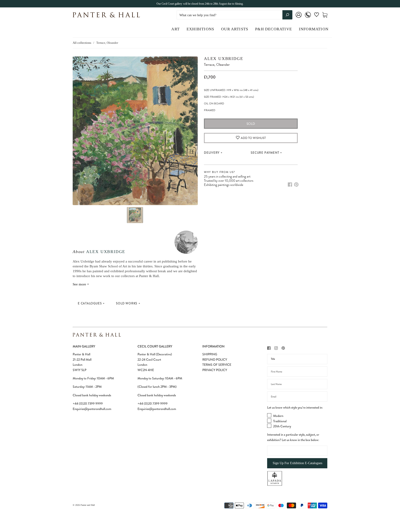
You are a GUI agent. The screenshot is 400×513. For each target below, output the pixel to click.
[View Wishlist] (316, 16)
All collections (82, 42)
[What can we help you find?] (234, 15)
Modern (278, 415)
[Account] (299, 18)
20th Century (282, 426)
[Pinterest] (296, 184)
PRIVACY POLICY (214, 370)
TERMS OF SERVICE (216, 364)
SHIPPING (209, 354)
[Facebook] (290, 184)
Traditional (280, 421)
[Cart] (324, 15)
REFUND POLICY (214, 359)
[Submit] (287, 14)
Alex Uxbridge (105, 251)
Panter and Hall (88, 505)
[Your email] (297, 396)
